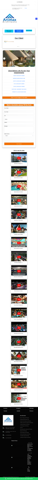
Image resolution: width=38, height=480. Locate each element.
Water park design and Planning (25, 434)
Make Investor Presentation (9, 31)
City (5, 115)
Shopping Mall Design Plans (24, 419)
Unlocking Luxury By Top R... (19, 333)
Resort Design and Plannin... (18, 361)
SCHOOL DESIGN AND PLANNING (19, 86)
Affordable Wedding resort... (19, 347)
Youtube (5, 410)
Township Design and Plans (24, 435)
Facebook (5, 408)
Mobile (6, 119)
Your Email (6, 111)
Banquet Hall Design (23, 430)
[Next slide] (34, 59)
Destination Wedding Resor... (19, 276)
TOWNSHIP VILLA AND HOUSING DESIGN (19, 91)
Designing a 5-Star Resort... (18, 220)
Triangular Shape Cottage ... (19, 234)
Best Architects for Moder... (18, 248)
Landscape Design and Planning (25, 437)
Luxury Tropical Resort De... (18, 319)
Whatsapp (31, 408)
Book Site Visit (28, 30)
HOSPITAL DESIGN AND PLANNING (19, 81)
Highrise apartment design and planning (26, 422)
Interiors (21, 427)
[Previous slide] (4, 59)
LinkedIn (18, 410)
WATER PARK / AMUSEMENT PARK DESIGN (19, 89)
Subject (5, 122)
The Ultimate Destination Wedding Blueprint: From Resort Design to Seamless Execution (29, 459)
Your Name (6, 108)
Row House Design (28, 470)
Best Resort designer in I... (18, 163)
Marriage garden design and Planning (26, 429)
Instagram (18, 408)
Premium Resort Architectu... (19, 375)
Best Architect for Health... (18, 177)
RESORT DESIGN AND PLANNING (19, 75)
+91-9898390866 (19, 1)
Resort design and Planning (24, 417)
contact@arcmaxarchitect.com (17, 8)
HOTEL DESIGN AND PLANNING (19, 83)
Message (5, 126)
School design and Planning (24, 432)
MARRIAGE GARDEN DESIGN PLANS (19, 78)
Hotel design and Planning (24, 425)
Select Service (6, 133)
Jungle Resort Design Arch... (19, 389)
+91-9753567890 (19, 2)
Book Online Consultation (19, 31)
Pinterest (31, 410)
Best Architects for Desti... (18, 290)
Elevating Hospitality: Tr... (18, 262)
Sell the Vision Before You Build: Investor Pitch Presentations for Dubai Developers (30, 447)
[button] (17, 46)
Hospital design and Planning (24, 424)
